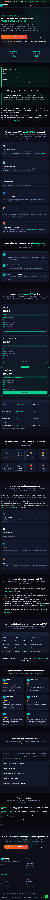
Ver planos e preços (36, 37)
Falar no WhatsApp (30, 886)
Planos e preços (29, 863)
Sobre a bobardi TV (30, 876)
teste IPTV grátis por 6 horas (14, 82)
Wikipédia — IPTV (5, 807)
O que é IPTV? (6, 749)
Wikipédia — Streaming (7, 811)
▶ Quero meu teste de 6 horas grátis (14, 37)
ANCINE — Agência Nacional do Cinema (11, 819)
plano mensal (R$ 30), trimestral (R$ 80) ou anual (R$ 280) (33, 267)
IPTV (40, 117)
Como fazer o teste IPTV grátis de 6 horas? (13, 763)
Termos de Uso (35, 897)
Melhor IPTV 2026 (30, 865)
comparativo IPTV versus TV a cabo (11, 507)
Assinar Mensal (25, 330)
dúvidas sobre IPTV (31, 743)
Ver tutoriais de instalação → (25, 476)
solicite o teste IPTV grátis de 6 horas (16, 120)
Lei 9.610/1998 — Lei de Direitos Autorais (12, 823)
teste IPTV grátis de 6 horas (31, 229)
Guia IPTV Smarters (5, 886)
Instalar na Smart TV (5, 876)
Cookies (40, 897)
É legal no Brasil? (30, 867)
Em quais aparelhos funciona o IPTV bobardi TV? (15, 783)
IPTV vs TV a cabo (30, 870)
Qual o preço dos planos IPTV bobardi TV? (13, 773)
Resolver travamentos (6, 883)
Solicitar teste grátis (30, 881)
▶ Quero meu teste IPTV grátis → (16, 847)
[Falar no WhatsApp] (46, 896)
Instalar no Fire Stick (5, 881)
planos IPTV (44, 605)
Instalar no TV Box (5, 879)
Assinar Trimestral (25, 361)
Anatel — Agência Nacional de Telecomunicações (14, 815)
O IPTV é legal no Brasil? (9, 768)
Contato (28, 879)
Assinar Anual (25, 392)
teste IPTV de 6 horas (23, 256)
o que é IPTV (21, 758)
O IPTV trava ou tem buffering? (10, 778)
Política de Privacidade (26, 897)
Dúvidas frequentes (30, 883)
